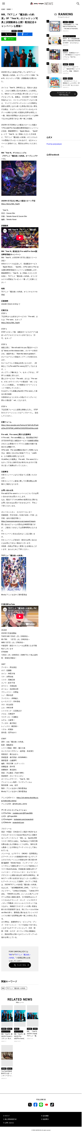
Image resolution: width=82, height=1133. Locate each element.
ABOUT (7, 1116)
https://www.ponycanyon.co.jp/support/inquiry (18, 521)
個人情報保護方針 (11, 1119)
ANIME (9, 9)
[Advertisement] (63, 116)
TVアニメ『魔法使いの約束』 (16, 988)
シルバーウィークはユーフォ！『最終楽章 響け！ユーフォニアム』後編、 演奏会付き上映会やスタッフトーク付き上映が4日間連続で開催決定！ (71, 69)
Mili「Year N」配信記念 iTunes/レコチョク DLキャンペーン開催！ (7, 1036)
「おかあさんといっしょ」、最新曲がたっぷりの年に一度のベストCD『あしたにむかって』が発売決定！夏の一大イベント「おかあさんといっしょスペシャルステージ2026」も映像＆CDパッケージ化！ (71, 83)
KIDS (65, 78)
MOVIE (71, 64)
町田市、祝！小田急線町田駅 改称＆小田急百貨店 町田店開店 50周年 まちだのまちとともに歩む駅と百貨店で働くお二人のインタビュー (71, 41)
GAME (35, 1029)
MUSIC (20, 31)
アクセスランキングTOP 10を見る (63, 94)
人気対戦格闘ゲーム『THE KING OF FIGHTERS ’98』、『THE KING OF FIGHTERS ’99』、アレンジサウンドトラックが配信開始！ (71, 27)
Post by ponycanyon (54, 144)
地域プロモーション (69, 36)
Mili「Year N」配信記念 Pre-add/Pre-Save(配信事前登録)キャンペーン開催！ (20, 1036)
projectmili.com (18, 822)
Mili (10, 955)
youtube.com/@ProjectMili (23, 813)
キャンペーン (6, 1031)
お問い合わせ (9, 1123)
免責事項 (46, 1119)
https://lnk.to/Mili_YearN (10, 204)
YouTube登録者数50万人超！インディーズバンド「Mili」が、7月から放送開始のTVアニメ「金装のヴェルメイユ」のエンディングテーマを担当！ (6, 1073)
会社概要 (46, 1116)
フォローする (21, 965)
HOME (3, 9)
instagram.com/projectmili (23, 819)
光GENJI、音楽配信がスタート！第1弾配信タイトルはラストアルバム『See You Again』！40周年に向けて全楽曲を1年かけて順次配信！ (72, 55)
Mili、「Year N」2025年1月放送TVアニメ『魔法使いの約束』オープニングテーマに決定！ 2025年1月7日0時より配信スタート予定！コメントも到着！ (32, 1033)
